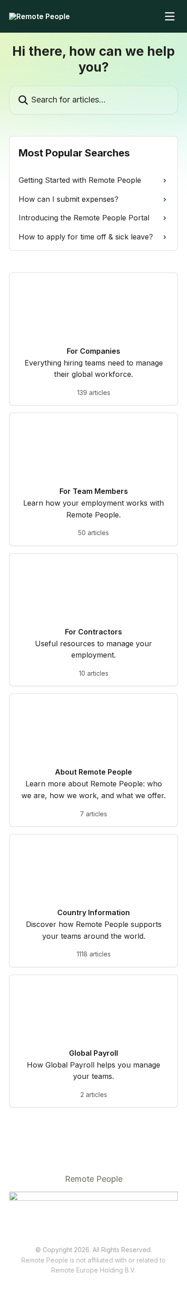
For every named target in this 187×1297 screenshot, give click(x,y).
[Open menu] (170, 16)
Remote (62, 1270)
